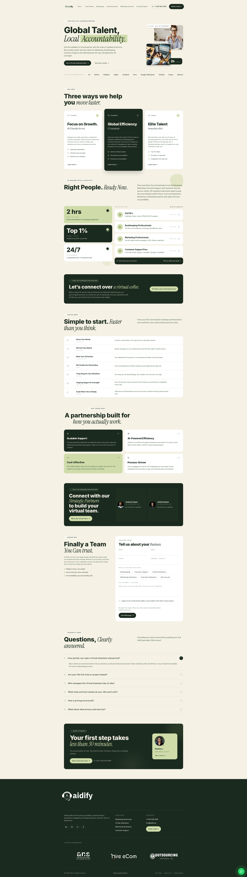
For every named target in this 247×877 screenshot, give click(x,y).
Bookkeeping (100, 6)
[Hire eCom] (123, 857)
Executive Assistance (148, 577)
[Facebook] (83, 827)
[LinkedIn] (66, 827)
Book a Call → (176, 6)
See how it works (101, 63)
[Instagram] (72, 827)
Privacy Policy (178, 873)
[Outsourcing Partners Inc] (163, 857)
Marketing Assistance (127, 6)
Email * (153, 549)
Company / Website (158, 558)
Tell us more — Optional (128, 582)
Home (79, 6)
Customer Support (142, 6)
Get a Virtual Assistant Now (76, 63)
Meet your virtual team (79, 518)
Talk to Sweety (160, 755)
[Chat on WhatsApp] (241, 871)
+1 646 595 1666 (160, 6)
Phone (121, 558)
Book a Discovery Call (80, 761)
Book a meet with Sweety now (165, 289)
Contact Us (167, 873)
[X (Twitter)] (77, 827)
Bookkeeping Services (123, 819)
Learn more (71, 164)
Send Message (126, 615)
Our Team (158, 873)
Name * (121, 549)
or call (102, 761)
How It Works (89, 6)
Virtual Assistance (112, 6)
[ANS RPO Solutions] (83, 857)
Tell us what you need (171, 261)
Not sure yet (165, 577)
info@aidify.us (151, 823)
